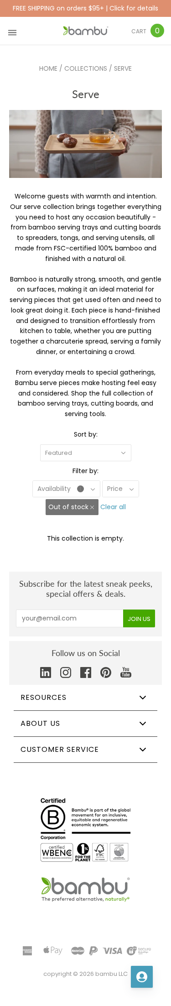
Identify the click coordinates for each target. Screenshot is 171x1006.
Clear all (113, 506)
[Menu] (12, 31)
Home (48, 68)
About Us (40, 723)
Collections (85, 68)
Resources (44, 697)
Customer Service (60, 749)
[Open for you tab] (142, 977)
